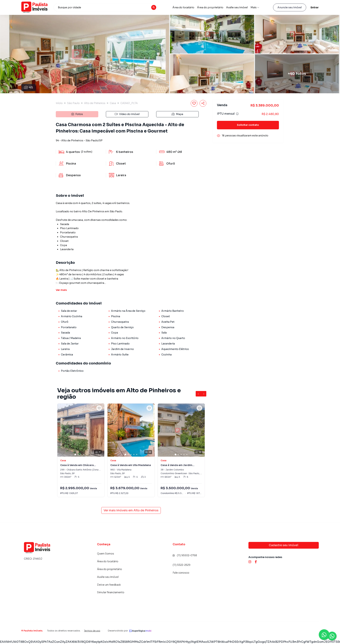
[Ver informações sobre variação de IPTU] (237, 114)
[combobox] (105, 7)
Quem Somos (105, 553)
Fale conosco (181, 572)
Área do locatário (183, 7)
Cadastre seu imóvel (283, 545)
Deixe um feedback (109, 584)
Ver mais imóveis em (131, 510)
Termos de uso (92, 630)
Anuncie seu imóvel (289, 7)
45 (31, 87)
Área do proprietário (210, 7)
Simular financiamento (110, 592)
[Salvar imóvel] (194, 103)
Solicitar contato (248, 125)
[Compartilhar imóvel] (203, 103)
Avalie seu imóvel (237, 7)
